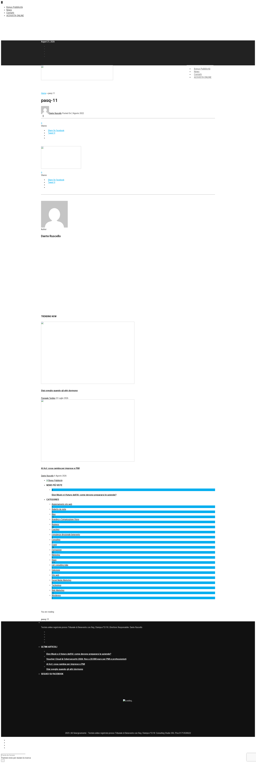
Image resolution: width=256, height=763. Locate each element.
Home (43, 93)
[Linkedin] (47, 54)
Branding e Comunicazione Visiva (65, 519)
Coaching (55, 529)
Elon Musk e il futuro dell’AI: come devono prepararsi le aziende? (84, 495)
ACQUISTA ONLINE (15, 15)
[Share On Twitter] (7, 743)
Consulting (56, 539)
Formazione (57, 550)
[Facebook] (130, 632)
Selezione (56, 570)
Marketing (56, 555)
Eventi (54, 544)
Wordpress (56, 595)
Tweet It (51, 133)
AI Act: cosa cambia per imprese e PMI (60, 468)
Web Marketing (58, 590)
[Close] (2, 752)
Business (55, 524)
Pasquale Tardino (48, 398)
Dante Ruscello (55, 113)
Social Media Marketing (61, 580)
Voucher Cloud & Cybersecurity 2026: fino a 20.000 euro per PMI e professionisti (86, 659)
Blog (53, 514)
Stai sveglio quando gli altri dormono (59, 390)
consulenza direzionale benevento (66, 534)
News (9, 10)
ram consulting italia (60, 565)
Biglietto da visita (59, 509)
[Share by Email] (47, 138)
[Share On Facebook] (7, 740)
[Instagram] (47, 56)
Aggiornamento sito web (62, 504)
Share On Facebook (56, 130)
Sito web (55, 575)
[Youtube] (47, 51)
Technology (56, 585)
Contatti (10, 12)
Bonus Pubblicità (14, 7)
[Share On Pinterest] (47, 135)
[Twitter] (130, 634)
